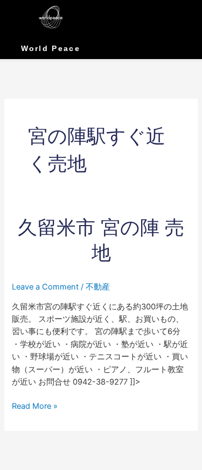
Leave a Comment (45, 287)
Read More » (35, 405)
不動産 (98, 287)
